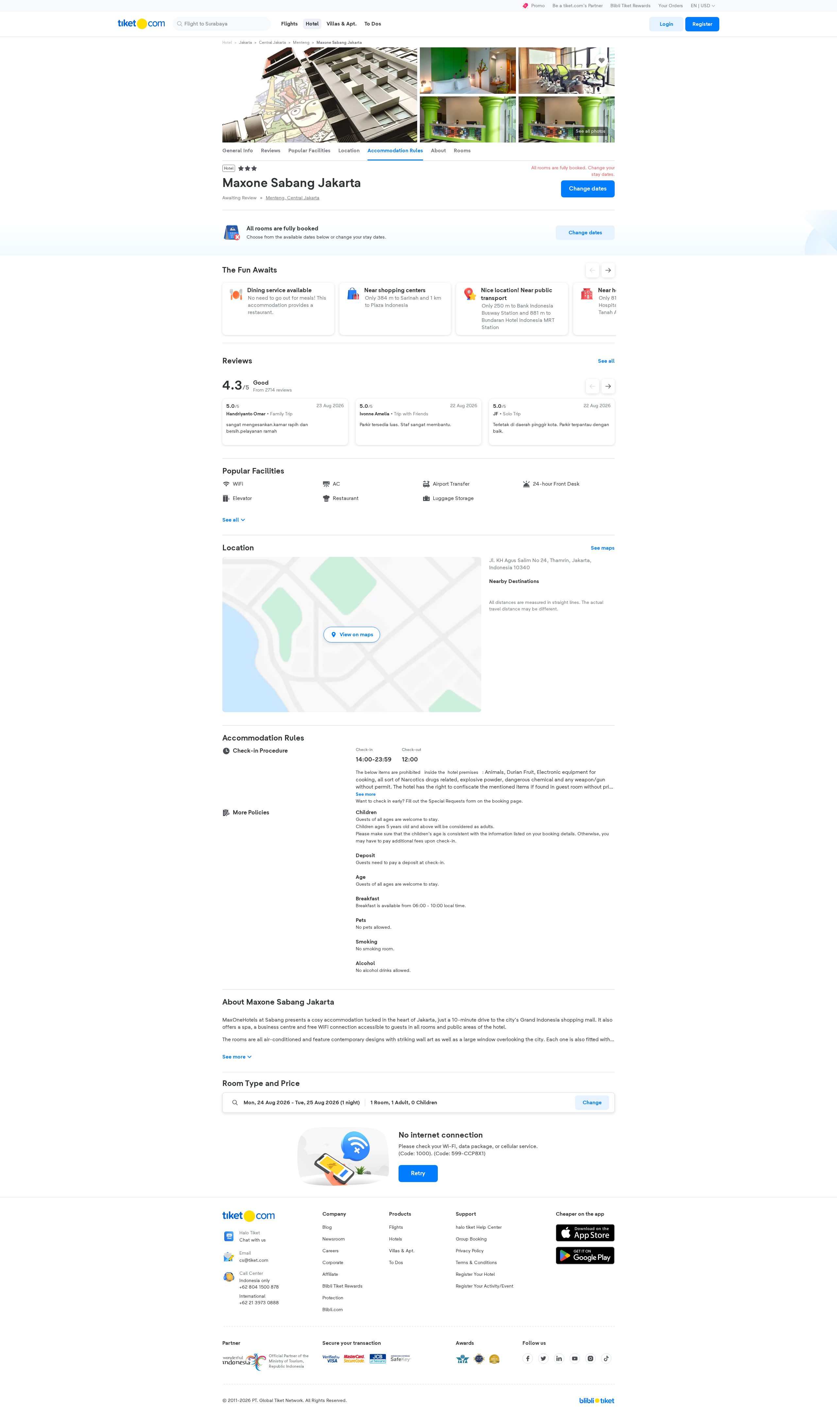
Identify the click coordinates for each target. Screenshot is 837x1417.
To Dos (396, 1263)
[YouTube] (575, 1358)
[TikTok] (606, 1358)
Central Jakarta (272, 42)
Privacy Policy (470, 1251)
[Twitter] (543, 1358)
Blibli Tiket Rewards (630, 6)
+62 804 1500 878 (259, 1287)
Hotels (395, 1239)
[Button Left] (592, 386)
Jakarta (245, 42)
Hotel (227, 42)
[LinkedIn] (559, 1358)
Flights (396, 1227)
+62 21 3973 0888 (259, 1303)
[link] (666, 24)
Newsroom (333, 1239)
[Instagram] (590, 1358)
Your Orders (670, 6)
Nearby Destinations (514, 581)
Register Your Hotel (475, 1274)
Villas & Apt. (402, 1251)
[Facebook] (527, 1358)
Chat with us (252, 1240)
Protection (332, 1298)
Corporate (332, 1263)
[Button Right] (608, 386)
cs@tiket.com (253, 1260)
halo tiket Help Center (479, 1227)
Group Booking (471, 1239)
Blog (327, 1227)
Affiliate (330, 1274)
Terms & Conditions (476, 1263)
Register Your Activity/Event (484, 1286)
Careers (330, 1251)
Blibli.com (332, 1310)
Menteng (301, 42)
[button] (351, 634)
